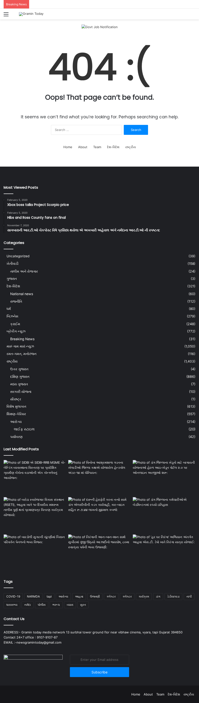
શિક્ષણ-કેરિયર (16, 414)
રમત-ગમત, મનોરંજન (21, 354)
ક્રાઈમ (15, 324)
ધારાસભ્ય (11, 604)
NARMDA (33, 596)
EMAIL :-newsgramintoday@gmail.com (32, 642)
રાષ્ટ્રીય (130, 147)
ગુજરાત (12, 279)
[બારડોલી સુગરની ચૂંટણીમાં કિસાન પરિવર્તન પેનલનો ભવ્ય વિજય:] (35, 552)
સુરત (83, 604)
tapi (49, 596)
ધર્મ (9, 309)
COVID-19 (13, 596)
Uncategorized (18, 256)
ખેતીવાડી (12, 264)
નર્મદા (27, 604)
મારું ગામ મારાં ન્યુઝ (20, 346)
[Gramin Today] (31, 14)
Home (67, 147)
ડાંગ (158, 596)
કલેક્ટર (127, 596)
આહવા (79, 596)
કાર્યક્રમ (144, 596)
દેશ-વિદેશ (113, 147)
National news (21, 294)
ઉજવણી (95, 596)
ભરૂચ (56, 604)
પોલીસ (42, 604)
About (82, 147)
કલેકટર (111, 596)
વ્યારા (70, 604)
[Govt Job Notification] (100, 27)
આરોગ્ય (16, 422)
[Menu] (6, 15)
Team (97, 147)
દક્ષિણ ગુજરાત (19, 376)
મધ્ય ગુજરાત (19, 384)
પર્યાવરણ (16, 437)
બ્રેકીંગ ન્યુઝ (16, 331)
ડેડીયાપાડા (173, 596)
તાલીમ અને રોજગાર (24, 271)
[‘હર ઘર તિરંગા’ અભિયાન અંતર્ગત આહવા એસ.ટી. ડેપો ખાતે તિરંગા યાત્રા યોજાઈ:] (164, 552)
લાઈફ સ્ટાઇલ (24, 429)
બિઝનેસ (12, 316)
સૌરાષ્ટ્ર (15, 399)
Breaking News (22, 339)
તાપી (189, 596)
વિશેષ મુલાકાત (16, 406)
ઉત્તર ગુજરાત (19, 369)
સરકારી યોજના (20, 391)
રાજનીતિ (16, 301)
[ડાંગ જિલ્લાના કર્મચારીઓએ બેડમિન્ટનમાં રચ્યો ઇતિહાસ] (164, 515)
